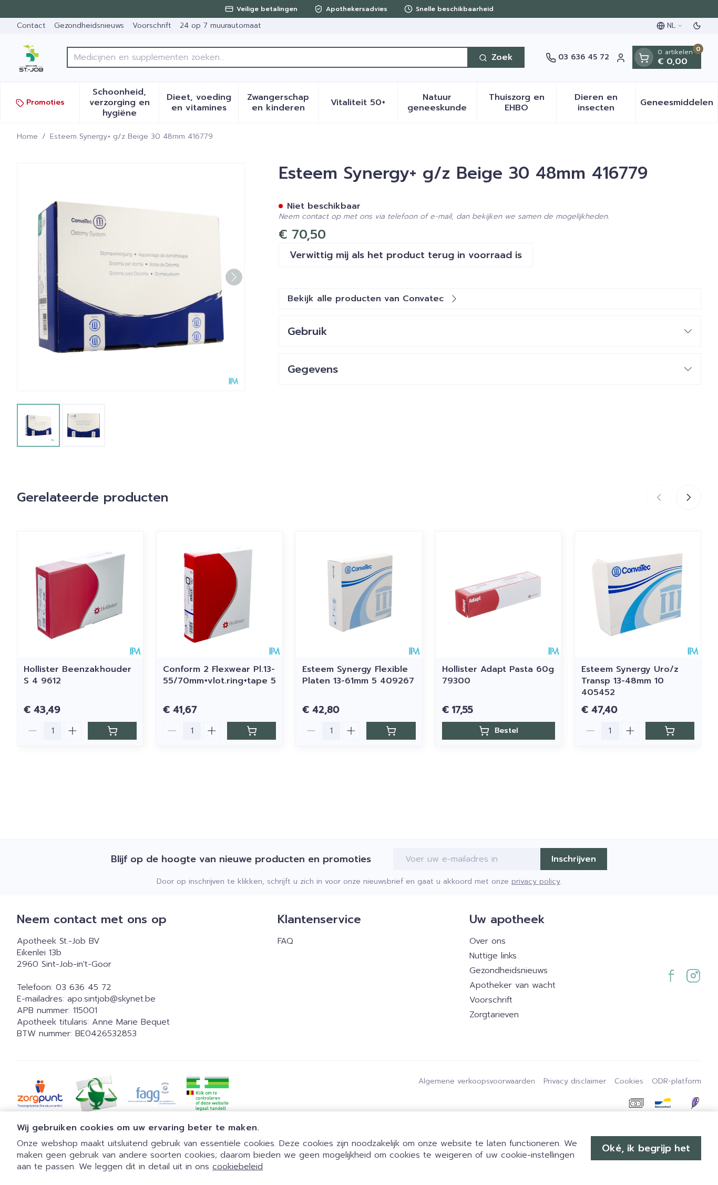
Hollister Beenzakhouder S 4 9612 (77, 675)
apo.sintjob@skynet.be (111, 999)
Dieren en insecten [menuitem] (605, 103)
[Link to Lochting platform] (695, 1103)
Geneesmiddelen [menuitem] (678, 106)
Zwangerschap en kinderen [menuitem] (282, 103)
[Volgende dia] (688, 497)
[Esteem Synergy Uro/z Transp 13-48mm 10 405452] (638, 594)
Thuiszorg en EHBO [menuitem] (522, 103)
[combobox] (267, 57)
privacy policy (535, 881)
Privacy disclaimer (574, 1081)
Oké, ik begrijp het (646, 1148)
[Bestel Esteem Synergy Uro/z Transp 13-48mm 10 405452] (669, 731)
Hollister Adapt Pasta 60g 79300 (498, 675)
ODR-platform (676, 1081)
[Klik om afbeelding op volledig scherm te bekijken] (130, 277)
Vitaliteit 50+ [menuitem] (364, 106)
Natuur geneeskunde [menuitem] (442, 103)
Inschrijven (573, 859)
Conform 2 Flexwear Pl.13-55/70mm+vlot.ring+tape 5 (219, 675)
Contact (31, 25)
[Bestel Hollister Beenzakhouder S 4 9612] (112, 731)
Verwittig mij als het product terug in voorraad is (406, 255)
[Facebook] (671, 976)
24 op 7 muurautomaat (220, 25)
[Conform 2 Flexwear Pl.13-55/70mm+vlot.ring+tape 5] (219, 594)
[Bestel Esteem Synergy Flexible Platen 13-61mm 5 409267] (390, 731)
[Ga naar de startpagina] (31, 58)
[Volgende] (233, 277)
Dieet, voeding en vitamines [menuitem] (202, 103)
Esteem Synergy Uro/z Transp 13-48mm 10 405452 (630, 681)
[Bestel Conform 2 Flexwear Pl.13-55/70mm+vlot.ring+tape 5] (251, 731)
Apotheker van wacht (512, 985)
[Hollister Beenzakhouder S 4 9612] (80, 594)
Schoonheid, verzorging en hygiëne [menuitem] (124, 103)
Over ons (487, 941)
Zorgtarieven (494, 1014)
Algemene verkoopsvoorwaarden (476, 1081)
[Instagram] (693, 976)
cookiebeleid (237, 1166)
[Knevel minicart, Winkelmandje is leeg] (643, 57)
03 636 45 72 (83, 987)
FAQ (285, 941)
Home (27, 136)
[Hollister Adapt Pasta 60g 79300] (498, 594)
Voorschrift (151, 25)
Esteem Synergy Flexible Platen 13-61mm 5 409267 (358, 675)
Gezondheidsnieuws (89, 25)
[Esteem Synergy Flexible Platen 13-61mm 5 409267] (359, 594)
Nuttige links (493, 956)
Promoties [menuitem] (45, 102)
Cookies (628, 1081)
